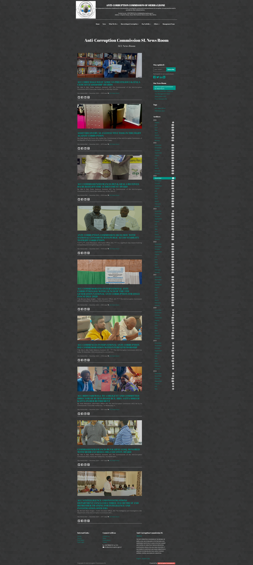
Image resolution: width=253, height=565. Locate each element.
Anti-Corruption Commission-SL (166, 563)
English (138, 559)
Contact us (106, 536)
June (164, 128)
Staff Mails (81, 540)
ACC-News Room (114, 93)
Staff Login (80, 542)
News (104, 538)
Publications (107, 540)
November (164, 148)
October (164, 150)
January (164, 140)
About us (139, 536)
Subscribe (171, 69)
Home (79, 536)
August (164, 122)
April (164, 133)
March (164, 135)
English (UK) (146, 559)
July (164, 125)
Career (105, 542)
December (164, 145)
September (164, 153)
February (164, 138)
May (164, 130)
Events (79, 538)
